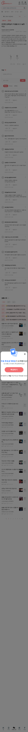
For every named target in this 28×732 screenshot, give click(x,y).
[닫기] (24, 354)
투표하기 (14, 369)
